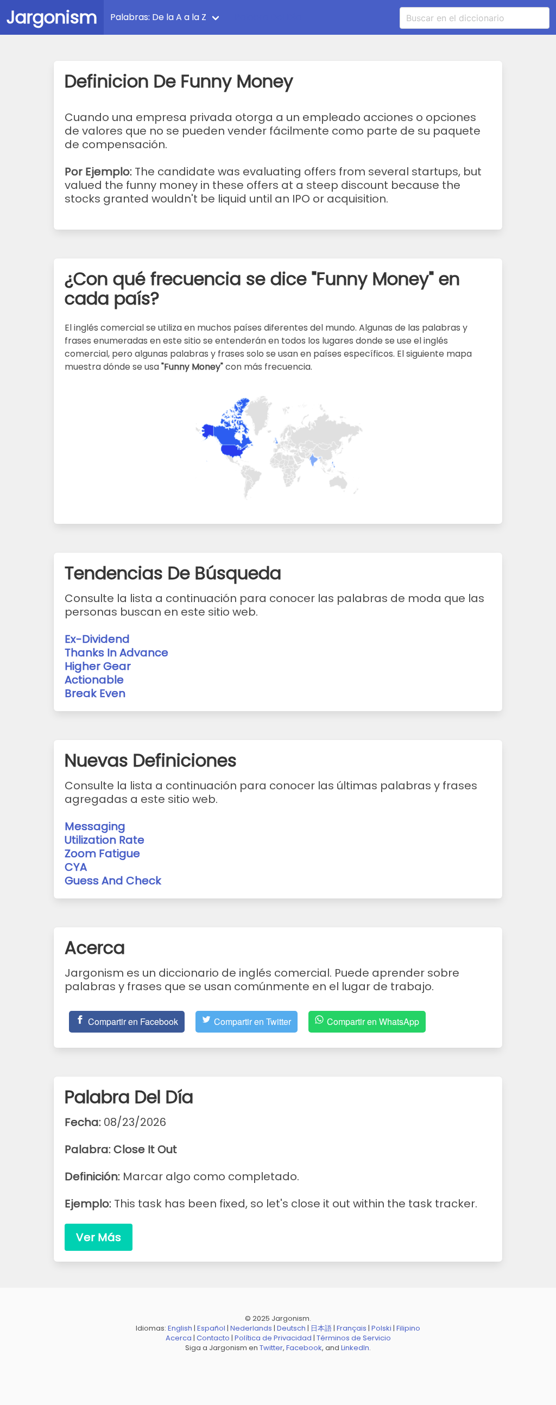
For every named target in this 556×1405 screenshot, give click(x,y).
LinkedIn (355, 1348)
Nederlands (251, 1328)
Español (211, 1328)
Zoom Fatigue (102, 853)
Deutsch (291, 1328)
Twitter (271, 1348)
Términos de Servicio (354, 1338)
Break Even (95, 693)
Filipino (408, 1328)
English (180, 1328)
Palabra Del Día (268, 17)
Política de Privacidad (273, 1338)
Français (352, 1328)
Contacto (213, 1338)
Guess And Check (113, 880)
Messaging (95, 826)
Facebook (304, 1348)
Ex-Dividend (97, 639)
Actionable (94, 679)
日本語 (321, 1328)
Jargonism (52, 17)
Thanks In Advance (116, 652)
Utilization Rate (104, 839)
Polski (381, 1328)
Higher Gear (98, 666)
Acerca (179, 1338)
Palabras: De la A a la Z (158, 17)
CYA (76, 867)
